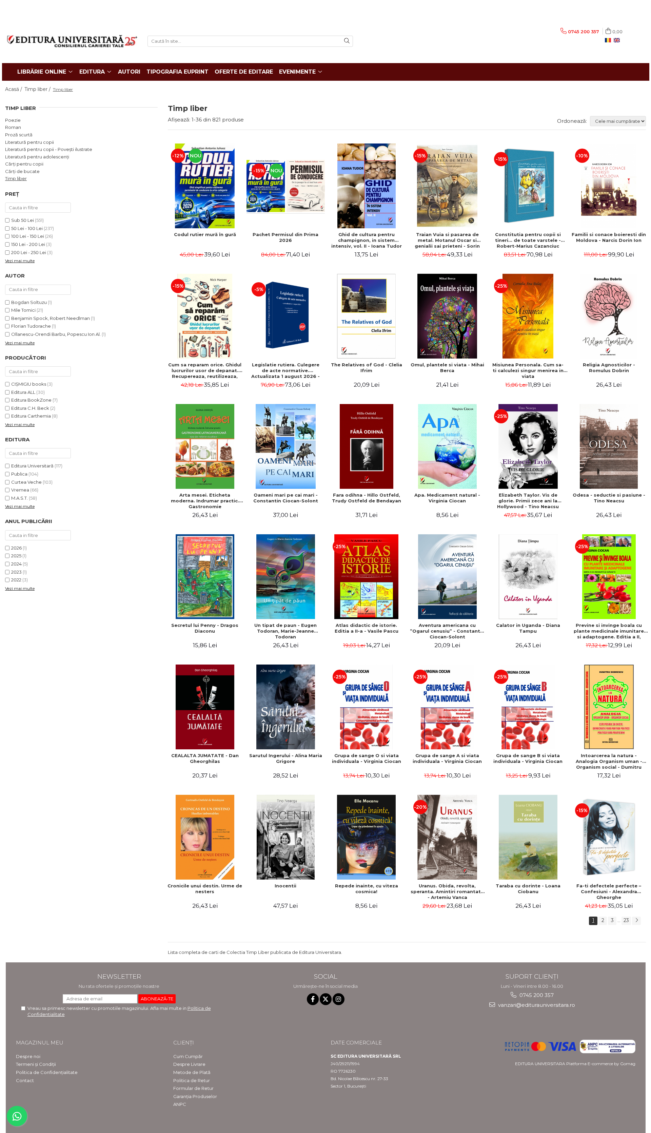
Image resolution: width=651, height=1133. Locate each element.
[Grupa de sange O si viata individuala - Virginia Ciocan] (367, 707)
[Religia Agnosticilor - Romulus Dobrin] (609, 316)
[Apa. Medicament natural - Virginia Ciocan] (447, 446)
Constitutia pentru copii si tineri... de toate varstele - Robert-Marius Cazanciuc (528, 240)
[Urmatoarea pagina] (636, 921)
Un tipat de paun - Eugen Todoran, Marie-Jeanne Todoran (285, 630)
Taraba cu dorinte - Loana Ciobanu (528, 888)
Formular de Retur (193, 1088)
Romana (609, 40)
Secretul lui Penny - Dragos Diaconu (204, 628)
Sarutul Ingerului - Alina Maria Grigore (285, 758)
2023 (16, 572)
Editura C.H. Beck (30, 408)
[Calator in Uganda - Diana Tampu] (528, 576)
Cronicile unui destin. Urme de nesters (204, 888)
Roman (13, 127)
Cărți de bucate (22, 171)
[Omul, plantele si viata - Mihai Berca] (447, 316)
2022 (16, 579)
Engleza (618, 40)
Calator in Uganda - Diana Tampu (528, 628)
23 (626, 920)
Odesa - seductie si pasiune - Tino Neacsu (609, 497)
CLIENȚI (183, 1042)
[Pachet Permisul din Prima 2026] (285, 186)
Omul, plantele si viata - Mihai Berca (447, 367)
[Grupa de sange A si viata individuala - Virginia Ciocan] (447, 707)
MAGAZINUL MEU (39, 1042)
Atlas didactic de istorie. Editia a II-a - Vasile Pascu (366, 628)
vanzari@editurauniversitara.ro (536, 1005)
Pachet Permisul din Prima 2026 (285, 237)
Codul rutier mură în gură (205, 234)
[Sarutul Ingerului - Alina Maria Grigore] (285, 707)
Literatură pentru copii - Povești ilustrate (48, 149)
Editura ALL (23, 392)
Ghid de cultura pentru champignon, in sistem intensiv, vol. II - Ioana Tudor (366, 240)
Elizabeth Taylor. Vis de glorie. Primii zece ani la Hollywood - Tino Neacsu (528, 500)
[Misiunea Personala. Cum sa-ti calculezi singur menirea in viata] (528, 316)
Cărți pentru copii (24, 164)
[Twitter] (326, 999)
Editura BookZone (31, 400)
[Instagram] (338, 999)
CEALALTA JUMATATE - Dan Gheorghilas (205, 758)
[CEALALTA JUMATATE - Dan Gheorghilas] (205, 707)
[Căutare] (347, 41)
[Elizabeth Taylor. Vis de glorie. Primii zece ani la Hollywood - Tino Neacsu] (528, 446)
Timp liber (16, 178)
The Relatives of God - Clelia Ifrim (366, 367)
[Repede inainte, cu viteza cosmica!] (367, 837)
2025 (16, 555)
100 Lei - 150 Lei (27, 236)
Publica (19, 474)
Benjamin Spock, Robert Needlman (50, 318)
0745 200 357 (536, 995)
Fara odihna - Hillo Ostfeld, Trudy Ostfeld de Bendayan (366, 497)
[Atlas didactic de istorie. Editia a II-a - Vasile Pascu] (367, 576)
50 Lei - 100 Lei (27, 228)
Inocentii (285, 885)
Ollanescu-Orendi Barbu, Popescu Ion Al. (56, 334)
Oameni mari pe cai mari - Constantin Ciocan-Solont (285, 497)
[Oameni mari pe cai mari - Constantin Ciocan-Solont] (285, 446)
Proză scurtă (19, 134)
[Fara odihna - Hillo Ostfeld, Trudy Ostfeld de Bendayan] (367, 446)
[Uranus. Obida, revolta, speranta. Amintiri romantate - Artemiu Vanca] (447, 837)
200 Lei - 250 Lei (28, 252)
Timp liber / (38, 89)
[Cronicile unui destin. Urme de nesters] (205, 837)
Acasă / (14, 89)
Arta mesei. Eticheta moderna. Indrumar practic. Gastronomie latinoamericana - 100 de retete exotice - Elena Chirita (205, 500)
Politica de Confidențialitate (47, 1072)
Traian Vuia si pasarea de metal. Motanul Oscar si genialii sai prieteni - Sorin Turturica (447, 240)
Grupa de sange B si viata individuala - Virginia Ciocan (528, 758)
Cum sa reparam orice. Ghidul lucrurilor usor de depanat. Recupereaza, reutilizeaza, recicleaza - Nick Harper (204, 370)
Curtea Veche (26, 482)
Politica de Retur (191, 1080)
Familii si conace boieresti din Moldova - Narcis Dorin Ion (609, 237)
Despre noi (28, 1056)
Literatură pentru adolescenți (37, 156)
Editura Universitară (32, 465)
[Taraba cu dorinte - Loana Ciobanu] (528, 837)
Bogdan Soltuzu (29, 302)
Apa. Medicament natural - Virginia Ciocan (447, 497)
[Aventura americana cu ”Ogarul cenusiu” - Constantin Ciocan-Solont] (447, 576)
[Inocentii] (285, 837)
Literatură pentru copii (29, 142)
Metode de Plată (192, 1072)
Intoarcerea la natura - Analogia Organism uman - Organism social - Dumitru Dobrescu (609, 761)
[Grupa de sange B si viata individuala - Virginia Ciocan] (528, 707)
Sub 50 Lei (22, 220)
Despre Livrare (189, 1064)
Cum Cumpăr (188, 1056)
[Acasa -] (72, 41)
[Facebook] (313, 999)
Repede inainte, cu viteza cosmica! (366, 888)
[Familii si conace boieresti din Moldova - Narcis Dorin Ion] (609, 185)
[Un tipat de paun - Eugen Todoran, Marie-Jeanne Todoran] (285, 576)
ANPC (179, 1104)
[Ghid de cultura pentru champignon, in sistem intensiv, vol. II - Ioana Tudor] (367, 185)
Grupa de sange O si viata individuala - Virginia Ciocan (366, 758)
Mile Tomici (23, 310)
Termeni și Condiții (36, 1064)
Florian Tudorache (31, 326)
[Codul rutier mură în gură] (205, 185)
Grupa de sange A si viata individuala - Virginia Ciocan (447, 758)
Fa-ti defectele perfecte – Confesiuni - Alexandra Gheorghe (608, 891)
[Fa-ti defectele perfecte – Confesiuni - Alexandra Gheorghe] (609, 837)
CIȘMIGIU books (28, 384)
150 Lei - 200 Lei (28, 244)
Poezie (13, 120)
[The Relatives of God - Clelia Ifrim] (367, 316)
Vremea (20, 490)
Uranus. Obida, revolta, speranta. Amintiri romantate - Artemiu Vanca (447, 891)
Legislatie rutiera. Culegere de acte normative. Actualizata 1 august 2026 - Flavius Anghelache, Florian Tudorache (285, 370)
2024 (16, 563)
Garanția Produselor (195, 1096)
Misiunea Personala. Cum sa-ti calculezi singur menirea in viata (528, 370)
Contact (25, 1080)
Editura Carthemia (31, 416)
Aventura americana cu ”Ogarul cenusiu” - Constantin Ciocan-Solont (447, 630)
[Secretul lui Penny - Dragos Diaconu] (205, 576)
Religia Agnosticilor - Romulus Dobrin (609, 367)
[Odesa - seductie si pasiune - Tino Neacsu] (609, 446)
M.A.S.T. (19, 498)
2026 (16, 548)
